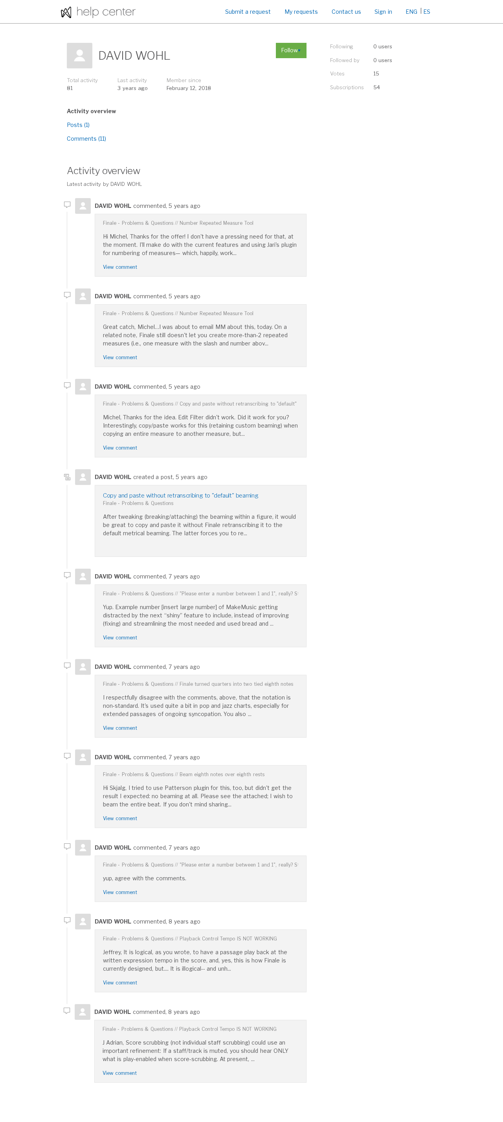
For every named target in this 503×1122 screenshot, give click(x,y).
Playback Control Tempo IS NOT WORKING (228, 939)
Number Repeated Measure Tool (216, 223)
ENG (411, 11)
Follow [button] (289, 50)
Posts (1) (78, 124)
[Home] (98, 11)
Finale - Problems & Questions (138, 223)
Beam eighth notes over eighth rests (222, 774)
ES (426, 11)
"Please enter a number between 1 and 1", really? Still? (242, 594)
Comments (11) (86, 138)
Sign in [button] (383, 11)
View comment (120, 267)
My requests (301, 11)
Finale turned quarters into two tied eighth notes (237, 684)
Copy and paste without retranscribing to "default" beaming (249, 404)
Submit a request (248, 11)
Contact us (346, 11)
